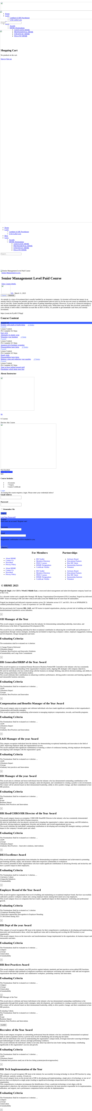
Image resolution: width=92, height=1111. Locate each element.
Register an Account (8, 523)
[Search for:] (11, 23)
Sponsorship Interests (74, 565)
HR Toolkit (40, 559)
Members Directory (43, 561)
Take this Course (7, 472)
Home (6, 228)
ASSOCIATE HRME (21, 244)
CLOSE (3, 1025)
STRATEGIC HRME (21, 248)
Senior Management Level (11, 273)
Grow (6, 238)
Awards (11, 240)
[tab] (4, 295)
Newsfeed (9, 562)
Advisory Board (72, 559)
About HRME (11, 558)
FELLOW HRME (20, 250)
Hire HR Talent (72, 563)
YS (1, 414)
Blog (6, 236)
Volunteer (70, 567)
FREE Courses (41, 563)
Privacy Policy (11, 564)
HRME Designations (16, 242)
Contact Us (10, 560)
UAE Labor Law (15, 234)
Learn (6, 230)
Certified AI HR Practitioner (19, 232)
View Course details (8, 284)
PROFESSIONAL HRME (23, 246)
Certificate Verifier (42, 567)
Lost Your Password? (8, 517)
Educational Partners (74, 561)
